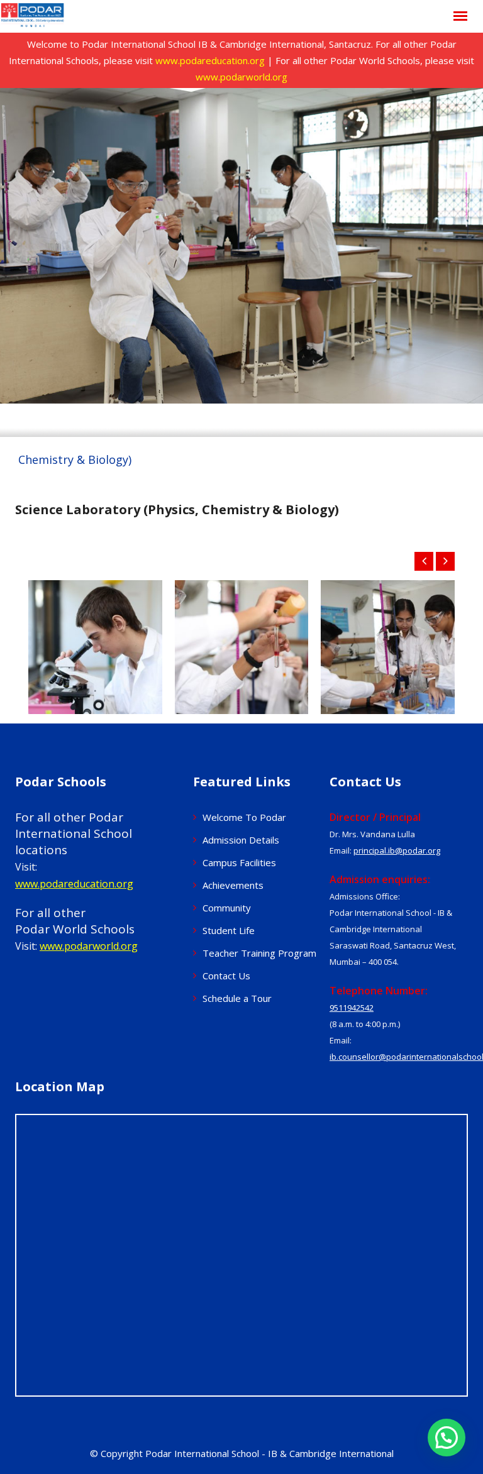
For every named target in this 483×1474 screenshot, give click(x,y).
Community (227, 907)
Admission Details (241, 839)
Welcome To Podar (244, 817)
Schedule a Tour (237, 998)
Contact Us (226, 975)
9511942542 (352, 1007)
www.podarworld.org (241, 76)
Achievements (233, 885)
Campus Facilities (239, 862)
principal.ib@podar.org (396, 850)
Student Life (229, 930)
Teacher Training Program (259, 953)
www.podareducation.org (210, 60)
